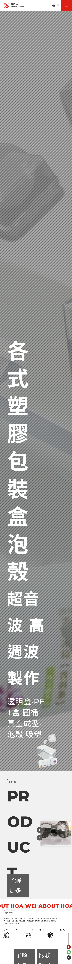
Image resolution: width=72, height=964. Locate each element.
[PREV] (39, 838)
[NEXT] (39, 830)
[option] (36, 385)
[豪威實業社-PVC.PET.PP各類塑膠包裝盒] (14, 5)
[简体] (53, 5)
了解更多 (15, 885)
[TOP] (69, 957)
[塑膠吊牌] (55, 833)
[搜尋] (58, 5)
